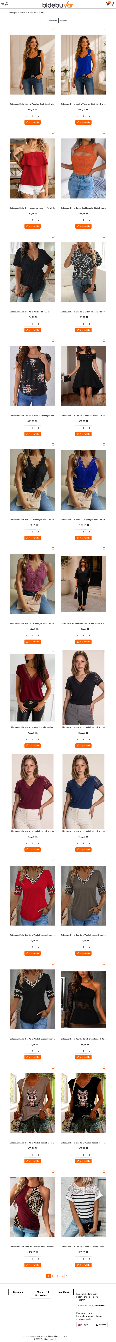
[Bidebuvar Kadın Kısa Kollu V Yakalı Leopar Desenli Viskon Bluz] (32, 895)
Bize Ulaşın (63, 1292)
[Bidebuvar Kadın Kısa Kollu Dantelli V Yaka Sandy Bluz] (32, 687)
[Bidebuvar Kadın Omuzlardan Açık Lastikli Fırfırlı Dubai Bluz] (32, 168)
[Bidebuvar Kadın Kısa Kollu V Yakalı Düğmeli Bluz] (83, 584)
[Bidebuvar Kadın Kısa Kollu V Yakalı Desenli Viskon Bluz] (32, 1103)
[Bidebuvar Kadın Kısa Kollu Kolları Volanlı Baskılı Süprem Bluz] (83, 272)
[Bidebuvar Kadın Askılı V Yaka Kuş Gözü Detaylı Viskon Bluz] (32, 64)
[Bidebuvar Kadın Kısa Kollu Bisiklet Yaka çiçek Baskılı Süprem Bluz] (32, 376)
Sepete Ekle (34, 122)
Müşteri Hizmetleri (41, 1294)
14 (67, 1276)
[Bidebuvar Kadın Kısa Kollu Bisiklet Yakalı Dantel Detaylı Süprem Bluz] (83, 1207)
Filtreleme (53, 21)
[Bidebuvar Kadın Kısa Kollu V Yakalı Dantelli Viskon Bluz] (83, 687)
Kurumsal (18, 1292)
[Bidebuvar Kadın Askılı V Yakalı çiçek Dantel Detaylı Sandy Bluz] (32, 480)
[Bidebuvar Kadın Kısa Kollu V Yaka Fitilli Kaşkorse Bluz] (32, 272)
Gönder (102, 1305)
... (62, 1276)
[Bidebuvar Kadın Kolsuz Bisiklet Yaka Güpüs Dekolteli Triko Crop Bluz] (83, 168)
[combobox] (80, 1324)
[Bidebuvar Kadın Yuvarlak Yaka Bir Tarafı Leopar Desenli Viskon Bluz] (32, 1207)
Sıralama (63, 21)
